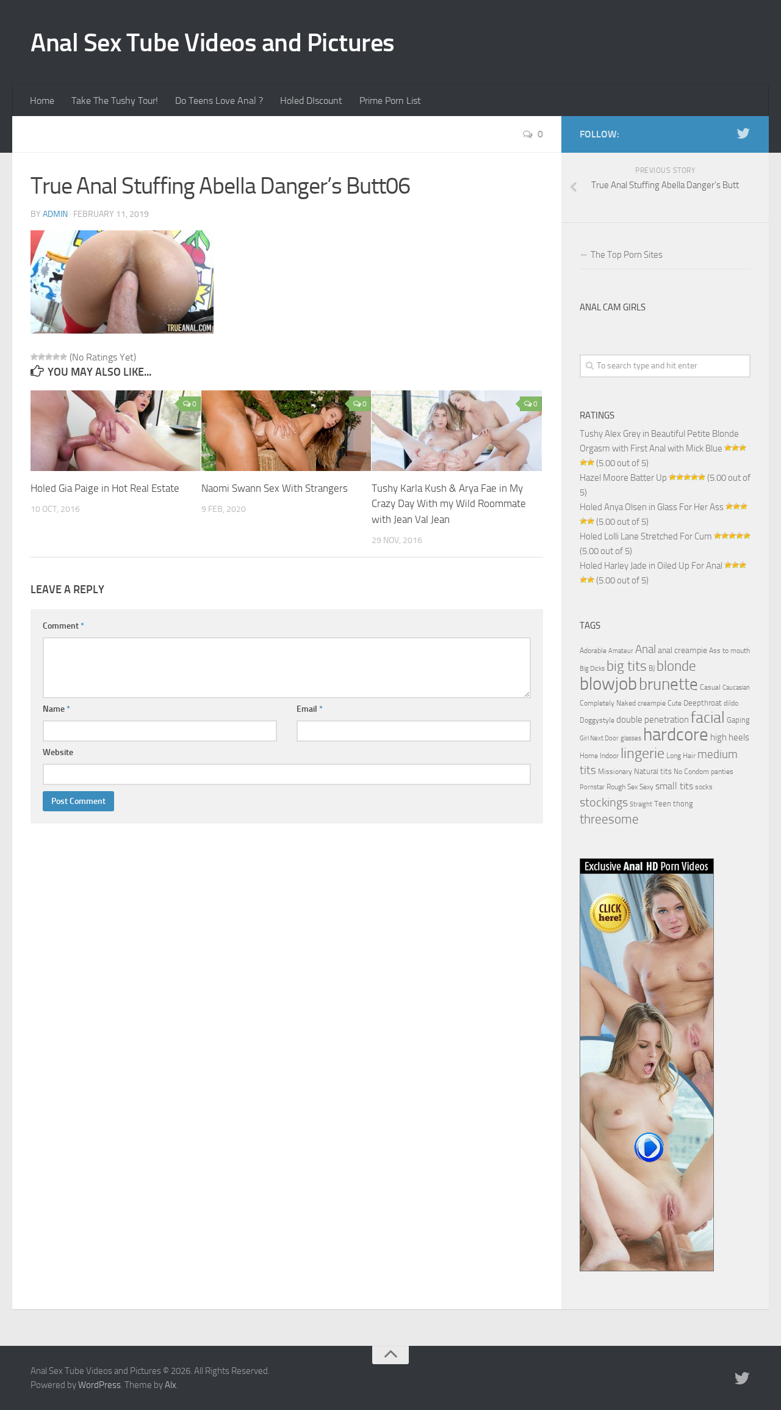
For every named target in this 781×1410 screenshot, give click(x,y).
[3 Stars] (48, 356)
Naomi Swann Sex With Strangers (274, 488)
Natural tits (653, 771)
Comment (63, 626)
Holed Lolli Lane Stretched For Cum (646, 536)
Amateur (620, 651)
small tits (674, 786)
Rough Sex (622, 787)
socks (704, 787)
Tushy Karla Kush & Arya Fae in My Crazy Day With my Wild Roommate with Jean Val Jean (449, 503)
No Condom (691, 771)
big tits (626, 665)
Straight (641, 804)
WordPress (99, 1384)
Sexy (646, 787)
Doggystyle (597, 720)
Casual (710, 687)
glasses (631, 738)
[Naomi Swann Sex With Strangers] (286, 430)
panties (722, 771)
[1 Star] (34, 356)
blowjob (608, 683)
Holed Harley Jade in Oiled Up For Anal (651, 565)
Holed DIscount (311, 100)
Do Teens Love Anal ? (219, 100)
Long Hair (681, 755)
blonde (676, 666)
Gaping (738, 720)
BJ (652, 668)
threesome (609, 819)
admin (55, 214)
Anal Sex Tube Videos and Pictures (213, 42)
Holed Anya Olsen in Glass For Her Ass (652, 507)
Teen (662, 803)
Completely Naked (608, 703)
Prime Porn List (390, 100)
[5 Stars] (63, 356)
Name (56, 709)
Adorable (593, 650)
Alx (170, 1384)
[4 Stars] (56, 356)
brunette (668, 684)
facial (708, 717)
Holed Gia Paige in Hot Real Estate (105, 488)
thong (683, 803)
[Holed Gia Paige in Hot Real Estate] (116, 430)
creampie (652, 703)
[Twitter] (743, 133)
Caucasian (736, 688)
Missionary (615, 771)
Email (310, 709)
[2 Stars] (41, 356)
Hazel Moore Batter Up (623, 477)
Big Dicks (592, 669)
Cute (675, 703)
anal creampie (682, 650)
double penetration (652, 719)
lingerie (642, 753)
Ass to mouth (729, 650)
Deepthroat (702, 702)
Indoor (609, 755)
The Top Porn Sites (627, 254)
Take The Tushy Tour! (114, 100)
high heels (729, 737)
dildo (731, 703)
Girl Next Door (599, 738)
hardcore (675, 734)
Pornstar (592, 787)
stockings (604, 802)
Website (58, 752)
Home (42, 100)
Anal (645, 649)
